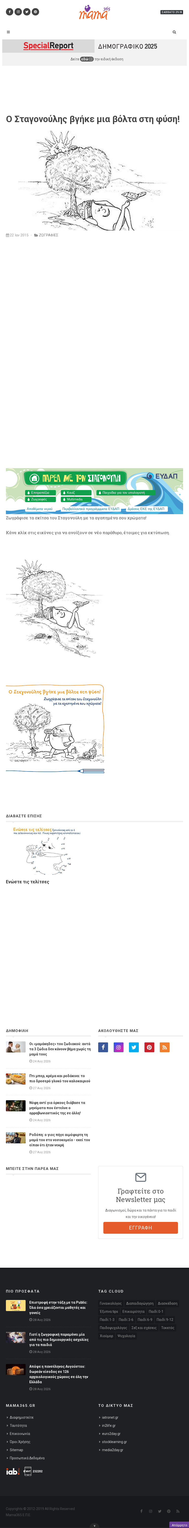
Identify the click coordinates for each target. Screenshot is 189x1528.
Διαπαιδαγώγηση (140, 1303)
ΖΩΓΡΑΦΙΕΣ (48, 235)
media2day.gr (112, 1450)
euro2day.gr (111, 1434)
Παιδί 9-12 (165, 1320)
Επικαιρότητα (133, 1312)
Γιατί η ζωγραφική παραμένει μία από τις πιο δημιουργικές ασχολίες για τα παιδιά (59, 1339)
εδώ (85, 59)
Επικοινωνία (20, 1434)
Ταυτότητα (18, 1426)
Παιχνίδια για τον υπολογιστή (124, 492)
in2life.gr (109, 1426)
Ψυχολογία (126, 1336)
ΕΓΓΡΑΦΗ (140, 1228)
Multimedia (74, 499)
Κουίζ (71, 492)
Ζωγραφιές (39, 499)
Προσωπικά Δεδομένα (27, 1458)
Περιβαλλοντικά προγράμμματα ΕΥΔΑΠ (91, 509)
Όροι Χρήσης (20, 1442)
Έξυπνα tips (109, 1312)
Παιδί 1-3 (107, 1320)
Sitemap (16, 1450)
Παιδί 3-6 (126, 1320)
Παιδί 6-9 (145, 1320)
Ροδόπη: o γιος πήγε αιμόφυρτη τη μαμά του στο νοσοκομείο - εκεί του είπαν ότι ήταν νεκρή (59, 1140)
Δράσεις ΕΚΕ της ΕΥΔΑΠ (146, 509)
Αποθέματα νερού (39, 509)
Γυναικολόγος (111, 1303)
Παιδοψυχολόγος (113, 1328)
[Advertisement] (94, 943)
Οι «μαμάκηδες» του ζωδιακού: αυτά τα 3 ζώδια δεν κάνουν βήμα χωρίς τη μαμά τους (60, 1049)
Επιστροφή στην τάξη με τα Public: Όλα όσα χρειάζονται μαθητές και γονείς (58, 1307)
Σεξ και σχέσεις (144, 1328)
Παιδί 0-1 (156, 1312)
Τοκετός (167, 1328)
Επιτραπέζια (40, 492)
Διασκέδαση (167, 1303)
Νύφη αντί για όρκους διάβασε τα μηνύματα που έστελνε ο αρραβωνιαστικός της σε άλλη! (57, 1108)
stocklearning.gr (114, 1442)
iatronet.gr (110, 1417)
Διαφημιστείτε (21, 1417)
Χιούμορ (106, 1336)
